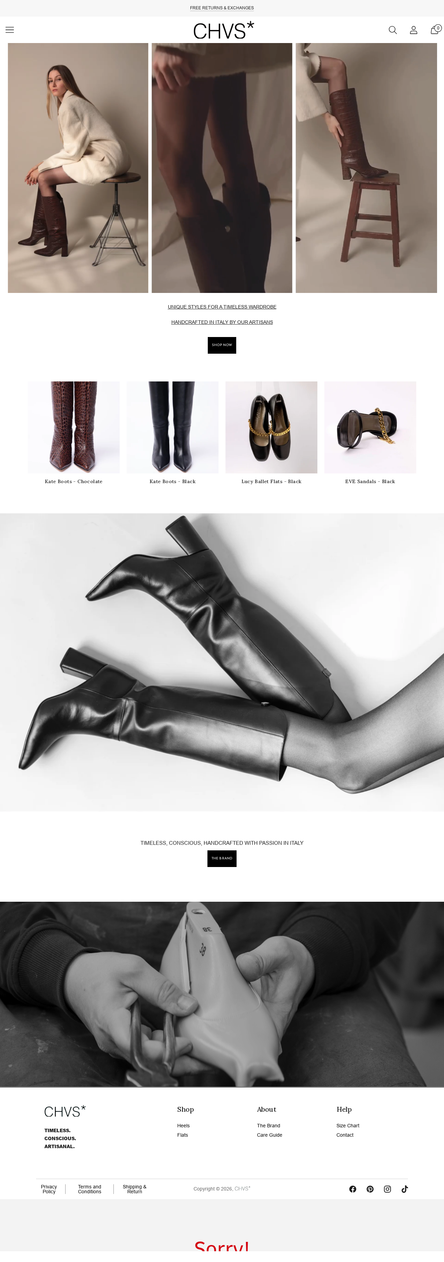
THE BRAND (222, 858)
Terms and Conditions (89, 1189)
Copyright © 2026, (214, 1189)
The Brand (268, 1125)
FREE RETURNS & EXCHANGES (222, 8)
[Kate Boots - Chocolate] (74, 427)
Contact (344, 1135)
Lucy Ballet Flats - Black (271, 481)
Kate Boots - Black (173, 481)
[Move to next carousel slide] (423, 427)
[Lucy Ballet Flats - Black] (271, 427)
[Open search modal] (392, 30)
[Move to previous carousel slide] (20, 427)
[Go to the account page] (413, 30)
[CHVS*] (222, 29)
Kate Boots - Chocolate (74, 481)
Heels (183, 1125)
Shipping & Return (134, 1189)
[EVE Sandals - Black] (370, 427)
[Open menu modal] (9, 30)
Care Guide (269, 1135)
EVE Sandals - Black (370, 481)
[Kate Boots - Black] (173, 427)
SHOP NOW (222, 345)
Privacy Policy (49, 1189)
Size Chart (347, 1125)
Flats (182, 1135)
